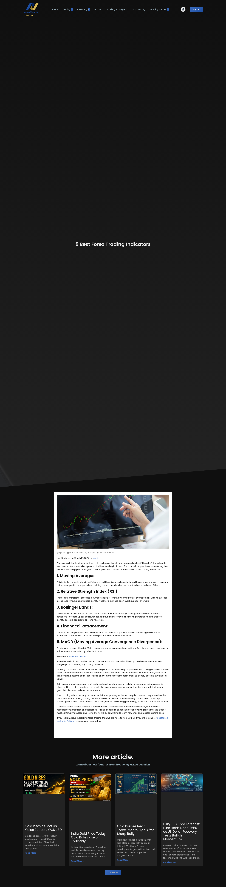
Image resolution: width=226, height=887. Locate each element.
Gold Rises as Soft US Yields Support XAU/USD (43, 828)
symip (96, 558)
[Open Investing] (89, 9)
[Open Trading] (72, 9)
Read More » (31, 852)
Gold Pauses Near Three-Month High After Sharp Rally (135, 830)
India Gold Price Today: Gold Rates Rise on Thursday (88, 837)
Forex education (77, 656)
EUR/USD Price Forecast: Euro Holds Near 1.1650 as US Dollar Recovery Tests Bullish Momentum (181, 831)
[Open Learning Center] (168, 9)
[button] (113, 872)
